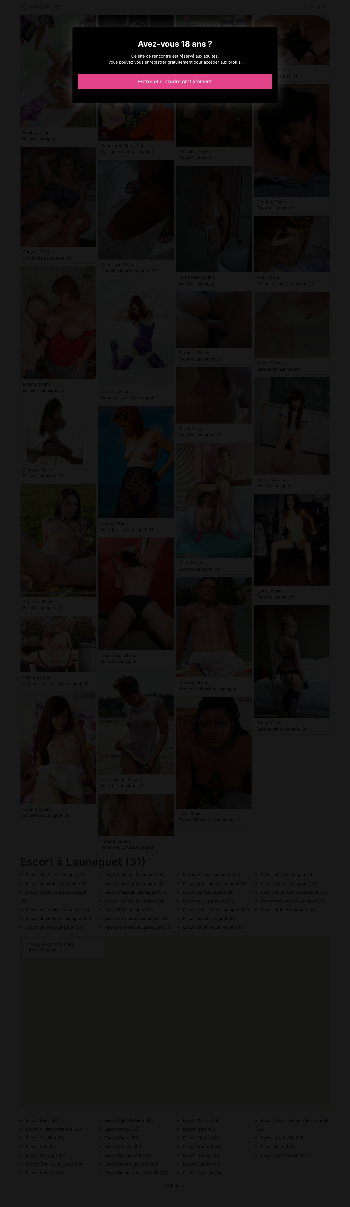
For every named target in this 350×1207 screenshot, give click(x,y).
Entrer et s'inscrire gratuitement (175, 81)
